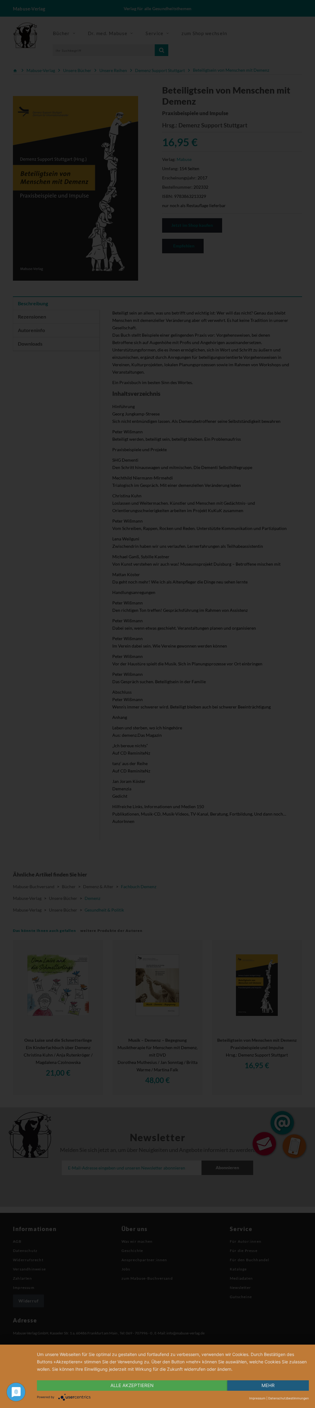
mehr (268, 1385)
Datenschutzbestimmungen (288, 1398)
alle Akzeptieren (132, 1385)
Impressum (257, 1398)
